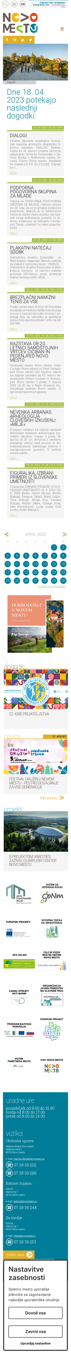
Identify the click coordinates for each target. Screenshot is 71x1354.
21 (45, 572)
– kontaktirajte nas (49, 4)
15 (54, 564)
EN (23, 4)
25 (17, 580)
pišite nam (15, 1254)
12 (26, 564)
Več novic (48, 798)
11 (17, 564)
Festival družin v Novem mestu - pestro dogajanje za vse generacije (33, 783)
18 (17, 572)
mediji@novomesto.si (25, 1235)
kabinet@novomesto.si (25, 1201)
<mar (7, 534)
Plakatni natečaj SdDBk (30, 250)
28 (45, 580)
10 (7, 564)
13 (35, 564)
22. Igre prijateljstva (29, 714)
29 (54, 580)
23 (63, 572)
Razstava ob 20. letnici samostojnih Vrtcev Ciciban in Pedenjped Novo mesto (34, 352)
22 (54, 572)
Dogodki (11, 82)
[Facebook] (7, 40)
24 (7, 580)
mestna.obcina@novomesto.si (29, 1158)
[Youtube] (23, 40)
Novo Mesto (29, 23)
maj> (64, 534)
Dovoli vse (35, 1312)
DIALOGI (18, 135)
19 (26, 572)
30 (63, 580)
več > (13, 172)
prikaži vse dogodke (51, 586)
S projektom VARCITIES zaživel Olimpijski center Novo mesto (32, 860)
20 (35, 572)
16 (63, 564)
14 (45, 564)
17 (7, 572)
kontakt (14, 4)
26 (26, 580)
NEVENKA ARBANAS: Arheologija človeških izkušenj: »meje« (33, 418)
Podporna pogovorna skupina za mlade (33, 192)
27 (35, 580)
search (5, 4)
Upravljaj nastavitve (36, 1343)
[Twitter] (31, 40)
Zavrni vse (35, 1331)
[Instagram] (15, 40)
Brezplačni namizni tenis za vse (32, 299)
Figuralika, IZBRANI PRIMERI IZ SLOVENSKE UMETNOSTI (34, 477)
